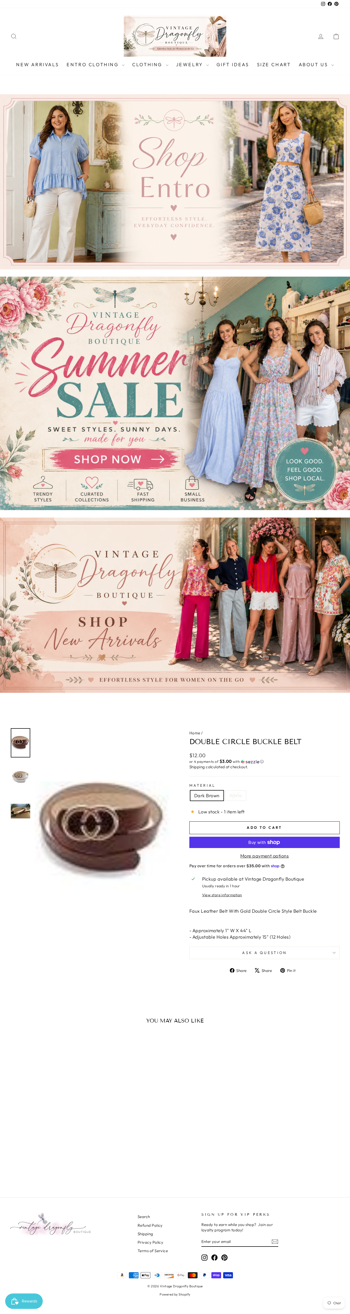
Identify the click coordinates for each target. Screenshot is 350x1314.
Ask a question (264, 952)
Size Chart (274, 64)
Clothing (148, 64)
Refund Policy (150, 1225)
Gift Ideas (233, 64)
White (235, 796)
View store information (222, 895)
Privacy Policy (150, 1242)
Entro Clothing (94, 64)
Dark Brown (207, 796)
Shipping (197, 766)
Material (202, 785)
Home (194, 733)
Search (144, 1216)
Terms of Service (153, 1250)
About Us (314, 64)
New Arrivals (37, 64)
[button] (264, 761)
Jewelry (190, 64)
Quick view (49, 1148)
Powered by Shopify (175, 1294)
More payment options (264, 856)
